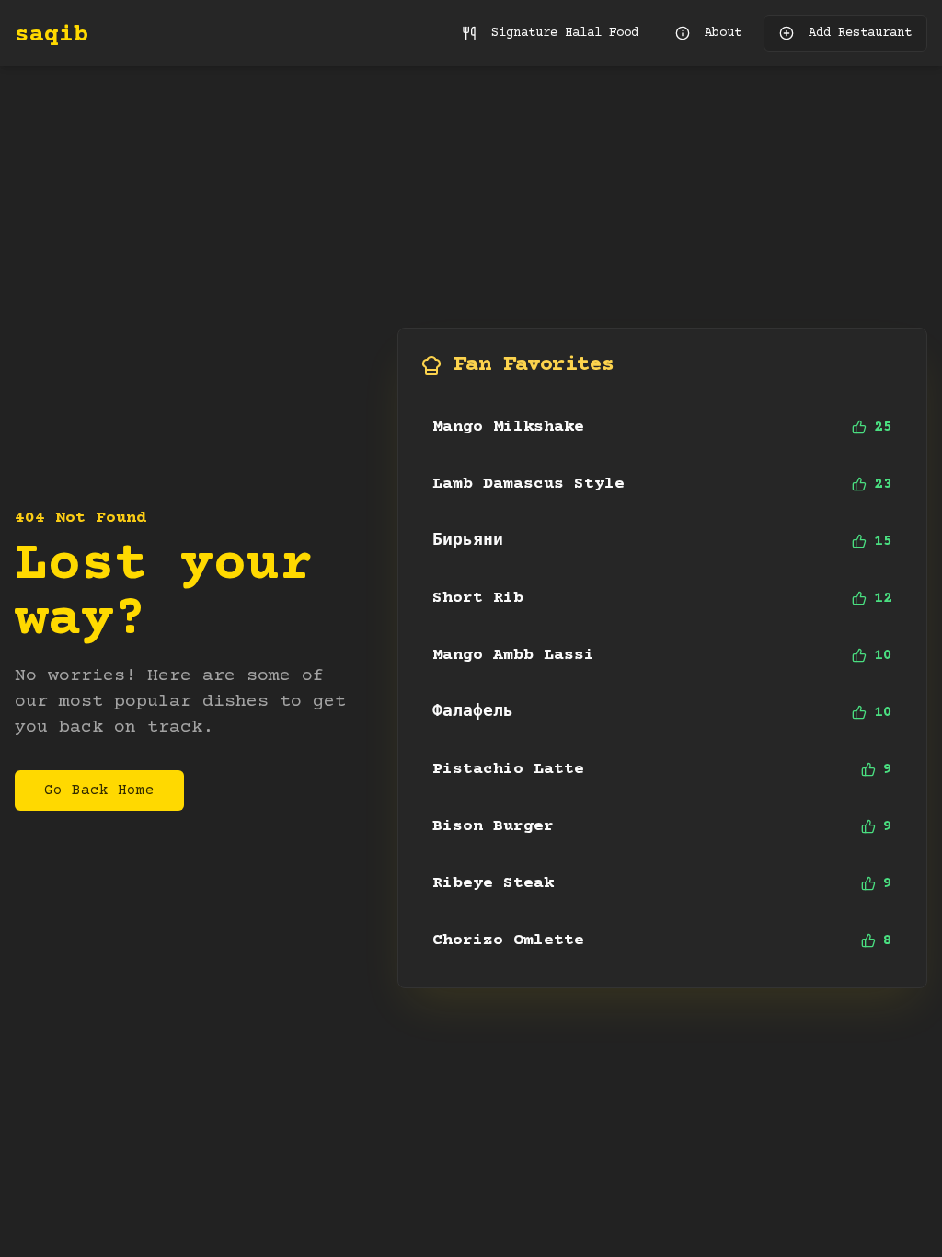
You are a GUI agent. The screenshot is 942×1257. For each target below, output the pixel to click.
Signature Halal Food (564, 33)
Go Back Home (99, 790)
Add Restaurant (860, 33)
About (723, 33)
